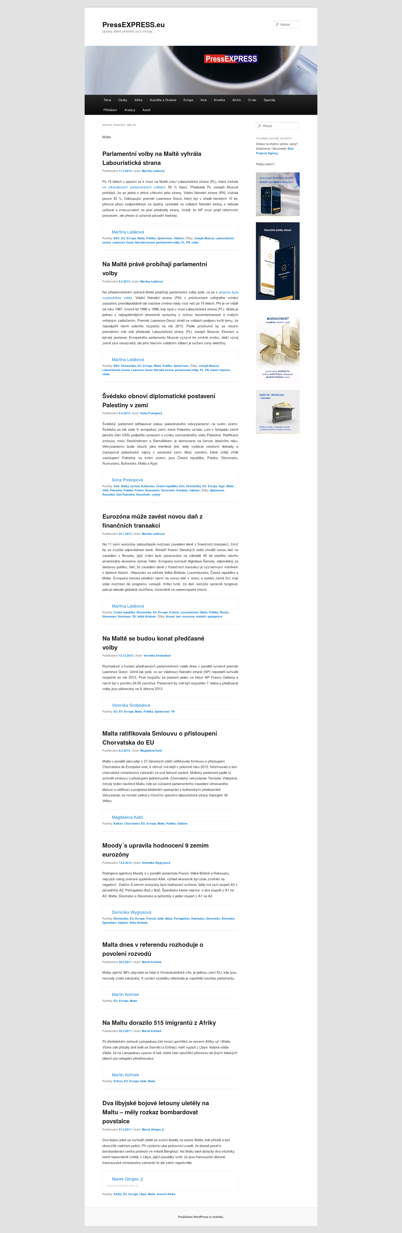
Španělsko (109, 923)
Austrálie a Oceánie (163, 100)
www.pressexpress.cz (123, 1185)
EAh (182, 486)
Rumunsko (152, 490)
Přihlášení (110, 110)
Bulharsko (148, 486)
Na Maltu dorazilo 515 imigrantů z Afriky (159, 1022)
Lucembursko (190, 612)
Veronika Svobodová (157, 655)
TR (134, 616)
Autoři (147, 110)
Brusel (170, 616)
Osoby (122, 100)
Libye (143, 1194)
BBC (117, 238)
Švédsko (182, 490)
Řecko (224, 612)
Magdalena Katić (151, 750)
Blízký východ (130, 486)
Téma (107, 100)
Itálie (160, 918)
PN (188, 242)
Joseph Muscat (204, 238)
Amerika (219, 100)
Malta (141, 238)
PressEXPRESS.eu (133, 24)
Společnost (164, 238)
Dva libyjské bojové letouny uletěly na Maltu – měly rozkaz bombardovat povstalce (155, 1111)
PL (183, 242)
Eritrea (118, 1081)
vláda (106, 374)
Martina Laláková (153, 171)
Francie (174, 612)
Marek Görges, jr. (153, 1129)
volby (195, 242)
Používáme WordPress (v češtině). (201, 1217)
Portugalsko (182, 918)
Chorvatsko (132, 823)
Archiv (236, 100)
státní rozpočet (220, 370)
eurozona (188, 616)
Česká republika (167, 486)
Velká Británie (146, 616)
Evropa (188, 100)
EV (121, 711)
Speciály (269, 100)
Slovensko (168, 490)
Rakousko (198, 918)
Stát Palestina (125, 494)
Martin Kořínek (151, 962)
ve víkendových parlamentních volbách (134, 186)
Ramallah (108, 494)
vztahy (156, 494)
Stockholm (143, 494)
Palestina (116, 490)
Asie (204, 100)
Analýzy (129, 110)
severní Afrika (166, 1194)
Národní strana (145, 242)
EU (123, 238)
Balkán (118, 823)
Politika (151, 238)
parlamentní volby (168, 242)
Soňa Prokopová (151, 413)
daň (178, 616)
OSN (105, 490)
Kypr (222, 486)
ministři (201, 616)
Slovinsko (124, 616)
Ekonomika (128, 366)
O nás (252, 100)
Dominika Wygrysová (156, 863)
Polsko (139, 490)
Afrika (138, 100)
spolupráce (215, 616)
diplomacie (217, 490)
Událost (179, 238)
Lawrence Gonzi (123, 242)
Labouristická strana (116, 370)
